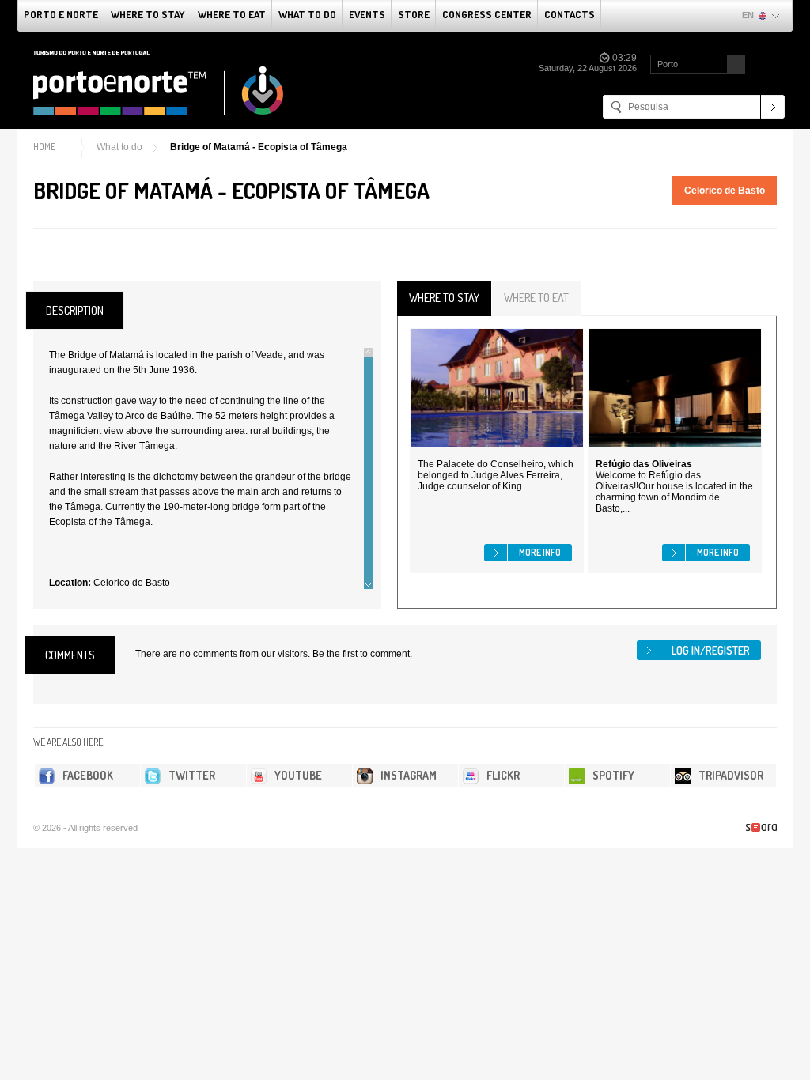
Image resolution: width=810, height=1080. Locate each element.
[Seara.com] (761, 827)
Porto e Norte (61, 14)
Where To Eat (232, 14)
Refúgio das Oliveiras (644, 464)
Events (367, 14)
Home (44, 147)
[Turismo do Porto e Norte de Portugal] (159, 83)
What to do (307, 14)
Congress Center (487, 14)
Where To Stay (148, 14)
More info (540, 552)
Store (414, 14)
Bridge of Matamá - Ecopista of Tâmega (258, 147)
